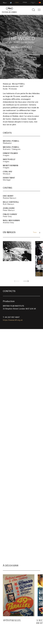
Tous (35, 232)
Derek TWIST (9, 178)
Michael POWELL (11, 141)
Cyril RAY (7, 172)
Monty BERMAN (10, 165)
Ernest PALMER (10, 153)
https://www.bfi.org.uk (13, 320)
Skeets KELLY (9, 159)
